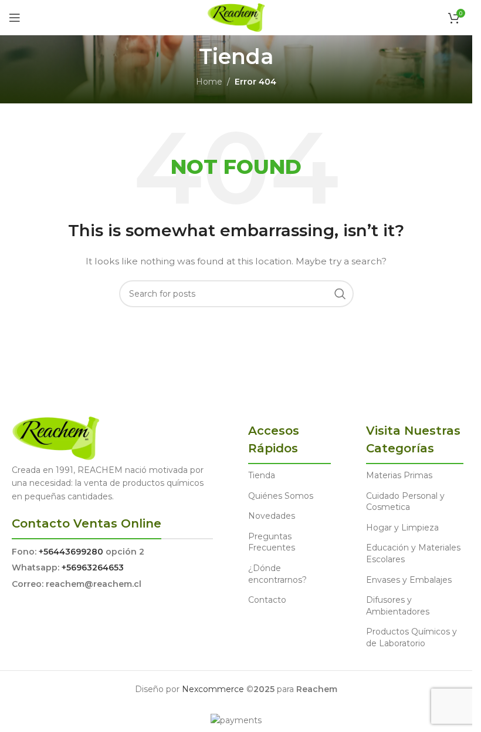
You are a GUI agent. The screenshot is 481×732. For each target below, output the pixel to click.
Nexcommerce (213, 689)
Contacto (267, 600)
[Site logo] (236, 17)
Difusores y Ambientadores (397, 606)
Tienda (261, 475)
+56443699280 (71, 551)
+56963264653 (93, 567)
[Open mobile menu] (14, 17)
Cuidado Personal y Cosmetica (405, 502)
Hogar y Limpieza (402, 527)
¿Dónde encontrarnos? (277, 574)
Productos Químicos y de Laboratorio (411, 637)
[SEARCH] (340, 293)
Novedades (271, 516)
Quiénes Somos (280, 496)
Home (209, 81)
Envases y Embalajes (409, 580)
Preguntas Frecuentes (271, 542)
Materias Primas (399, 475)
